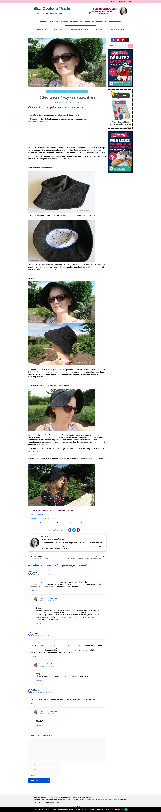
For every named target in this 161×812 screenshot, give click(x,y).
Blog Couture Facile (52, 8)
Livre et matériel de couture (79, 30)
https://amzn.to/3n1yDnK (38, 121)
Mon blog (54, 21)
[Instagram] (127, 40)
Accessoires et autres (116, 30)
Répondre (34, 591)
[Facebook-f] (113, 40)
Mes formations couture (95, 21)
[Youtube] (118, 40)
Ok (126, 809)
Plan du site (122, 1)
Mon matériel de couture (71, 21)
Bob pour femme (36, 515)
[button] (70, 530)
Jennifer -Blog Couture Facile (51, 598)
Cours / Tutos (57, 30)
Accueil (43, 21)
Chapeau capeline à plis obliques (43, 519)
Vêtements (98, 30)
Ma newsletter (115, 21)
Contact (130, 1)
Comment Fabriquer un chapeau (43, 523)
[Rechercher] (130, 46)
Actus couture (41, 30)
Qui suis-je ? (113, 1)
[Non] (159, 809)
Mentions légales (75, 806)
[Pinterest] (122, 40)
